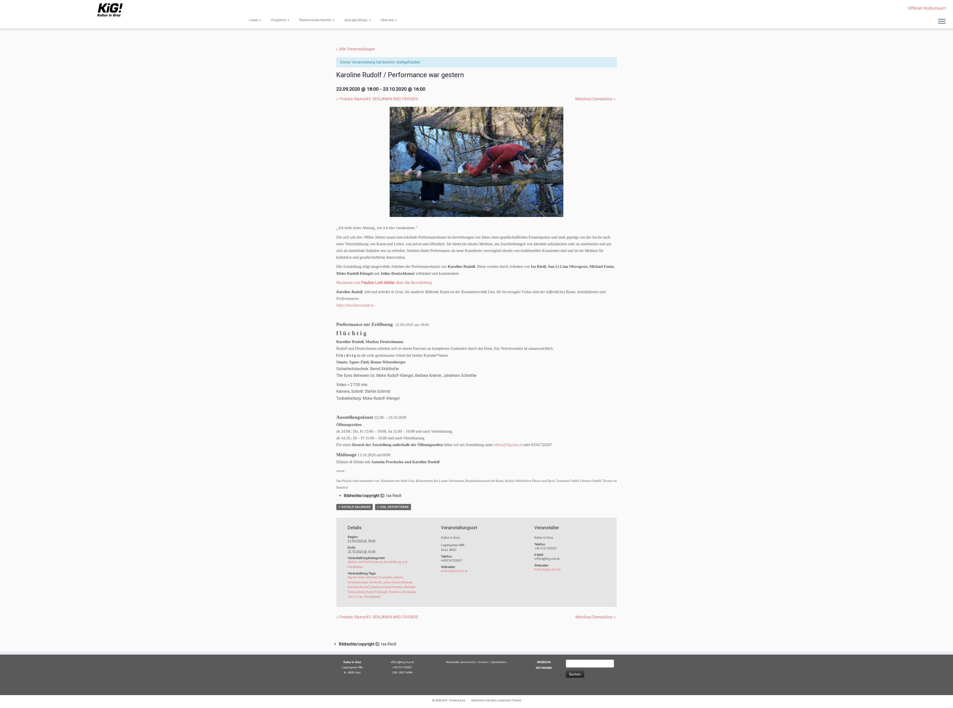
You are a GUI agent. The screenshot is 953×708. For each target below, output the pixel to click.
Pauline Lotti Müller (402, 592)
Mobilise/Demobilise (595, 99)
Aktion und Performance (365, 562)
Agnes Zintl (356, 577)
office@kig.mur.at (508, 445)
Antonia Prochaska (379, 577)
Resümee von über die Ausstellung (384, 282)
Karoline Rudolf (359, 587)
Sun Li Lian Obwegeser (364, 597)
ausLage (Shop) (356, 20)
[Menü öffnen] (942, 21)
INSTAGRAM (544, 668)
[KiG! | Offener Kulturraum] (110, 9)
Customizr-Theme (509, 700)
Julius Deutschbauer (397, 582)
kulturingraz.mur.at (454, 571)
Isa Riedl (375, 582)
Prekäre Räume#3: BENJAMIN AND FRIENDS (377, 99)
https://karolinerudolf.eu (355, 305)
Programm (279, 20)
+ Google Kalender (355, 507)
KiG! (444, 700)
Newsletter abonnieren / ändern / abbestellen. (476, 662)
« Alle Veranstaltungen (355, 49)
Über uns (387, 20)
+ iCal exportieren (393, 507)
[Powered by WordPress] (467, 699)
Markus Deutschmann (387, 587)
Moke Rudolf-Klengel (372, 592)
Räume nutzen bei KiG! (315, 20)
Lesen (254, 20)
